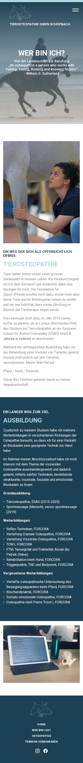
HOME (41, 724)
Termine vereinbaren (41, 741)
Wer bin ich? (41, 730)
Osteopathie (41, 735)
